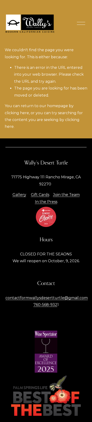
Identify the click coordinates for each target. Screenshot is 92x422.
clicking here (17, 113)
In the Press (46, 201)
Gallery (19, 194)
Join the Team (66, 194)
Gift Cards (40, 194)
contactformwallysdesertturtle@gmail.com (46, 298)
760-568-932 (45, 304)
